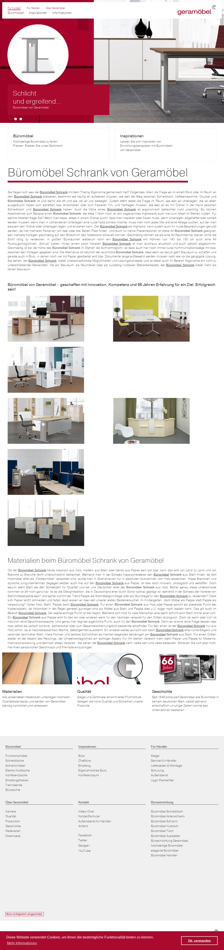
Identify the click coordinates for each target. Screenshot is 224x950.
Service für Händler (163, 761)
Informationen (62, 13)
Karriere (10, 811)
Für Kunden (14, 8)
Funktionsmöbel (16, 756)
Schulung (157, 770)
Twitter (82, 840)
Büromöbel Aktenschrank (168, 816)
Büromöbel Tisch (162, 831)
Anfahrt (83, 826)
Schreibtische (14, 761)
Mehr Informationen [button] (22, 943)
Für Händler (33, 8)
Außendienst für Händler (94, 821)
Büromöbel (161, 575)
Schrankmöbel (15, 766)
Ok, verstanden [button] (199, 940)
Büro (81, 756)
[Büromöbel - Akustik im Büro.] (45, 472)
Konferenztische (16, 775)
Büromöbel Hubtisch (164, 826)
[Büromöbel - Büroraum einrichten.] (45, 370)
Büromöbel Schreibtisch (167, 811)
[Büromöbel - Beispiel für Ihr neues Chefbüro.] (46, 421)
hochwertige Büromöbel (167, 845)
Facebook (85, 835)
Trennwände (13, 785)
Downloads (13, 836)
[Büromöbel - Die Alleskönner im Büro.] (46, 523)
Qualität (10, 816)
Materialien (13, 831)
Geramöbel (196, 10)
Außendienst (159, 775)
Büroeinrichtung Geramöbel (169, 841)
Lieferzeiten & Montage (166, 766)
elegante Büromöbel (164, 850)
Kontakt (83, 802)
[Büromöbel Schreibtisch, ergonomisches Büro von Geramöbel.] (46, 319)
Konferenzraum (88, 775)
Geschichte (13, 826)
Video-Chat (86, 811)
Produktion (12, 821)
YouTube (84, 851)
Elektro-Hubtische (17, 770)
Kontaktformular (89, 816)
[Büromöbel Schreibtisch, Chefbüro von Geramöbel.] (151, 421)
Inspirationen (38, 13)
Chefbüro (84, 761)
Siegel (155, 756)
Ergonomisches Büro (92, 770)
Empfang (84, 766)
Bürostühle (12, 790)
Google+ (84, 845)
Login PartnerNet (162, 780)
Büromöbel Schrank (164, 821)
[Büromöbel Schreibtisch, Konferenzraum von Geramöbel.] (151, 319)
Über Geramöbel (55, 8)
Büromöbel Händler (164, 855)
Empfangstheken (17, 780)
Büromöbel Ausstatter (165, 836)
